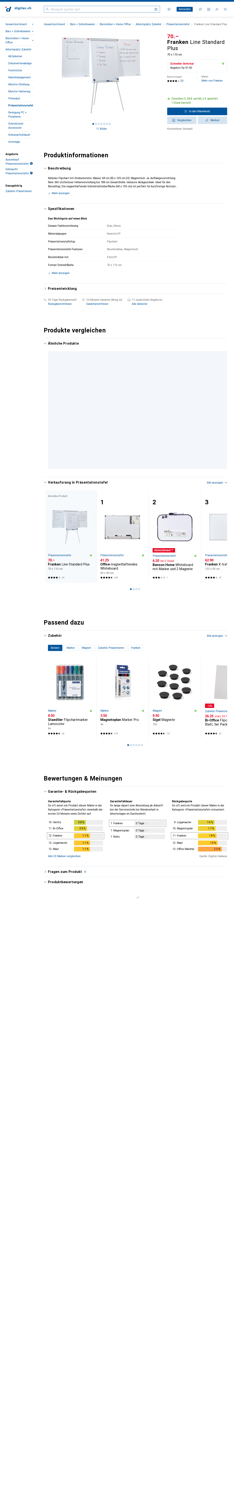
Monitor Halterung (19, 91)
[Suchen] (47, 9)
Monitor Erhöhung (18, 84)
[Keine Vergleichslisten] (208, 9)
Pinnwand (14, 98)
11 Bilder (101, 128)
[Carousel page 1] (93, 124)
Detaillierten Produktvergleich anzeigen (174, 343)
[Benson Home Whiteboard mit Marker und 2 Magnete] (175, 542)
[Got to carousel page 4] (101, 124)
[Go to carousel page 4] (136, 474)
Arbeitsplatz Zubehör (18, 49)
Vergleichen (184, 120)
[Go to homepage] (18, 9)
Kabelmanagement (19, 77)
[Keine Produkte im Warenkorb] (225, 9)
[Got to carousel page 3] (99, 124)
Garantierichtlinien (97, 304)
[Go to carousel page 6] (142, 474)
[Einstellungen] (169, 9)
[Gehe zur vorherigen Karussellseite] (50, 406)
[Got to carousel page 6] (107, 124)
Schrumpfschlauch (19, 134)
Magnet (157, 716)
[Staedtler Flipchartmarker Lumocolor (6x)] (70, 703)
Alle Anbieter (139, 304)
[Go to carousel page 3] (133, 474)
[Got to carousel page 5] (104, 124)
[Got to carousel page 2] (96, 124)
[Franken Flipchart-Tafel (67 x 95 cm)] (122, 389)
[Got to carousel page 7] (109, 124)
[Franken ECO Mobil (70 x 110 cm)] (175, 389)
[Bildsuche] (156, 9)
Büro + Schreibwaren (17, 31)
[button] (223, 64)
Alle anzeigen (215, 343)
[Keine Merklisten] (217, 9)
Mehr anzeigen (61, 193)
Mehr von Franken (212, 78)
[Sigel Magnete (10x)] (175, 703)
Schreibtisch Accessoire (15, 125)
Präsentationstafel (20, 105)
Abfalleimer (15, 56)
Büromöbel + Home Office (17, 40)
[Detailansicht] (75, 842)
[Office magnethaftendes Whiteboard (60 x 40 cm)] (122, 542)
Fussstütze (15, 70)
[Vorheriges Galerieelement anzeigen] (43, 75)
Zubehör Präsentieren (18, 191)
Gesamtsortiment (16, 24)
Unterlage (14, 141)
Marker (52, 716)
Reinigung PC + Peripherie (17, 114)
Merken (214, 120)
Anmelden (185, 9)
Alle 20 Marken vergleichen (64, 861)
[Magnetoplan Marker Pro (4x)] (122, 703)
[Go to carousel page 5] (139, 474)
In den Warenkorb (199, 111)
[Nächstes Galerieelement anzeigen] (159, 75)
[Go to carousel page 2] (131, 474)
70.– (173, 36)
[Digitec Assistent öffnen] (200, 9)
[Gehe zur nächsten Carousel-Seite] (221, 406)
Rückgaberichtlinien (60, 304)
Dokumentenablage (20, 63)
